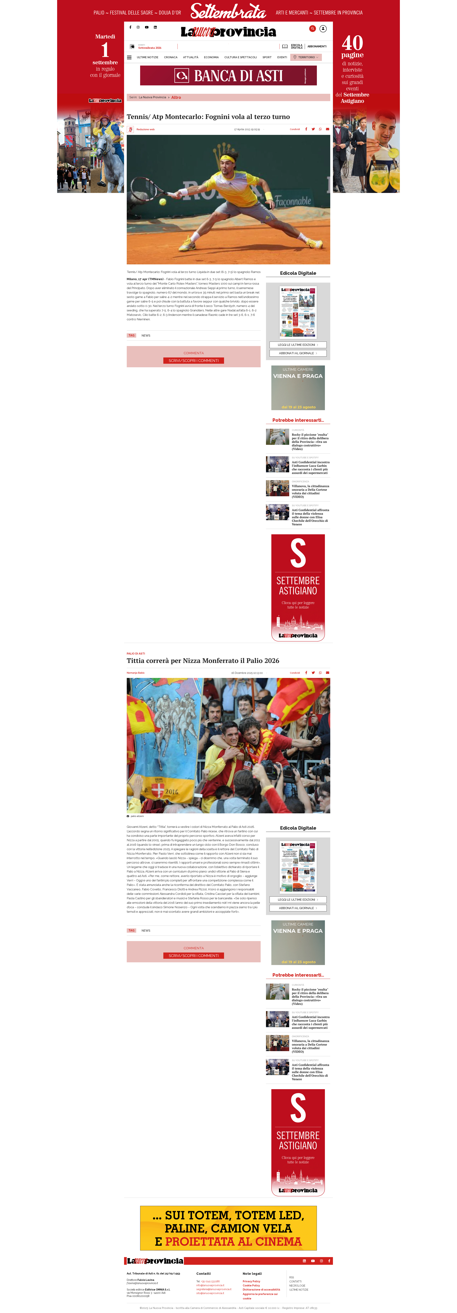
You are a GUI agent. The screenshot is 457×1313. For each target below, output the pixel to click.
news (146, 335)
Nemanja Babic (136, 673)
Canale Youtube (149, 27)
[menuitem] (147, 57)
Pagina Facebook (133, 27)
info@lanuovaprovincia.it (210, 1285)
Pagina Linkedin (158, 27)
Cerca (312, 28)
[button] (323, 29)
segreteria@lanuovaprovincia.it (213, 1289)
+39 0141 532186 (210, 1281)
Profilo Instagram (141, 27)
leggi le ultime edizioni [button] (296, 345)
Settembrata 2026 (149, 47)
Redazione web (146, 129)
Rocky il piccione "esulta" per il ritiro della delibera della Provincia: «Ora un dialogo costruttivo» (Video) (310, 441)
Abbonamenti (317, 46)
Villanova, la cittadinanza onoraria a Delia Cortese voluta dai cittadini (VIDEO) (310, 491)
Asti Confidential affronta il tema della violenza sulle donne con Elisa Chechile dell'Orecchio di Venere (310, 517)
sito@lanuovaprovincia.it (210, 1293)
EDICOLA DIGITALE (296, 46)
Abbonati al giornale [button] (296, 353)
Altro (176, 97)
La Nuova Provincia (152, 97)
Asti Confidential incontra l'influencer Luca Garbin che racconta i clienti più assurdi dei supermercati (311, 467)
